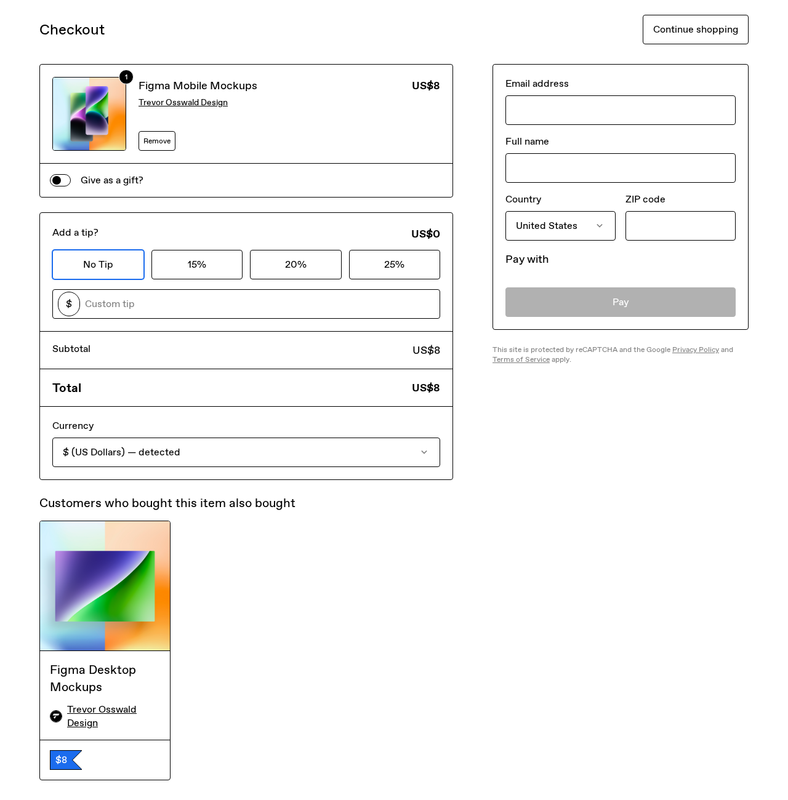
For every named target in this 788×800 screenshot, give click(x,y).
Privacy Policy (695, 349)
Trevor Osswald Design (183, 102)
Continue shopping (695, 29)
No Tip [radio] (98, 264)
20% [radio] (296, 264)
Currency (73, 425)
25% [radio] (394, 264)
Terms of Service (521, 359)
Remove (157, 141)
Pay (621, 302)
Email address (537, 83)
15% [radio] (197, 264)
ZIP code (645, 199)
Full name (527, 141)
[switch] (60, 180)
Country (523, 199)
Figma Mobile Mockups (198, 85)
